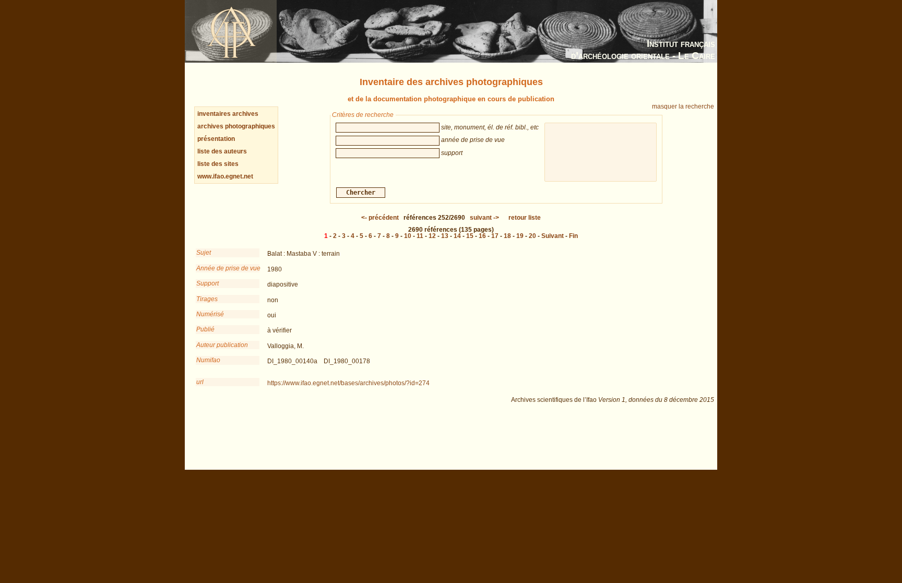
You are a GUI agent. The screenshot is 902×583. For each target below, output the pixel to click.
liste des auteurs (222, 151)
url (200, 382)
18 (507, 236)
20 (532, 236)
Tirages (207, 299)
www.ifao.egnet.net (225, 176)
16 (482, 236)
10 (407, 236)
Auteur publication (222, 345)
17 (495, 236)
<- (380, 217)
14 (457, 236)
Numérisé (210, 314)
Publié (205, 329)
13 (444, 236)
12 (432, 236)
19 (520, 236)
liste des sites (218, 164)
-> (484, 217)
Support (207, 283)
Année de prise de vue (227, 268)
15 (469, 236)
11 (420, 236)
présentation (216, 138)
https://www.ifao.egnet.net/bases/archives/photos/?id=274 (348, 383)
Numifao (208, 360)
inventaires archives (227, 113)
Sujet (203, 252)
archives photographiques (236, 126)
